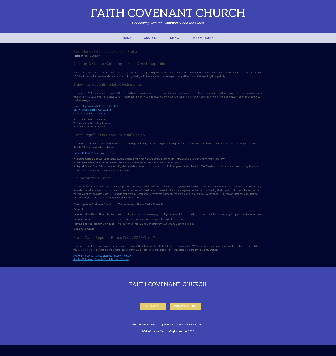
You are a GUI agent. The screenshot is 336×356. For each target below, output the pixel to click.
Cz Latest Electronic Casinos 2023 (91, 113)
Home (127, 38)
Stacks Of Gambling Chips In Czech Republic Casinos (101, 259)
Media (174, 38)
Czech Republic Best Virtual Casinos (92, 109)
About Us (151, 38)
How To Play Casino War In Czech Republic (96, 106)
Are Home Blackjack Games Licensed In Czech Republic (102, 255)
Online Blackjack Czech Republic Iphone (94, 153)
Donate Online (202, 38)
